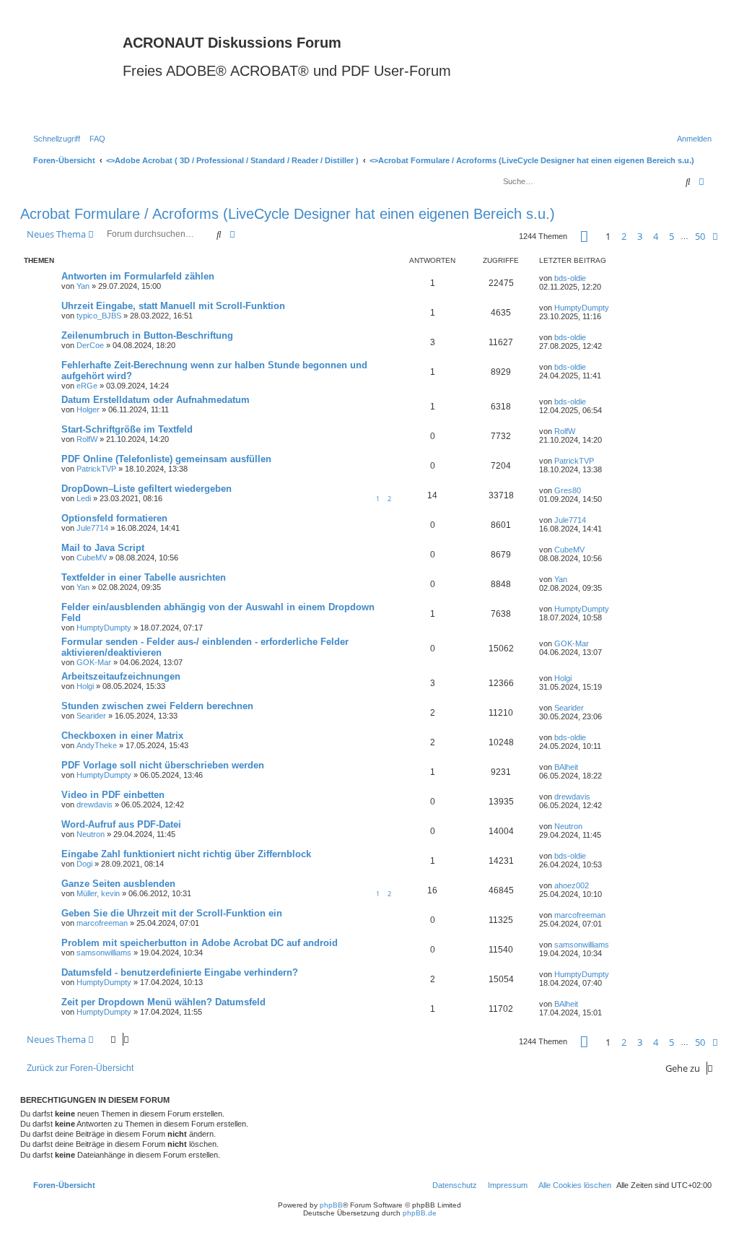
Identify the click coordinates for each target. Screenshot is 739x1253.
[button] (584, 236)
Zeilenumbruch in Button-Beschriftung (147, 335)
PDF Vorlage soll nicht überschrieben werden (162, 765)
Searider (91, 715)
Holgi (85, 686)
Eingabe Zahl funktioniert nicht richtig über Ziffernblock (186, 854)
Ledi (83, 498)
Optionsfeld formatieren (114, 518)
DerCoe (90, 345)
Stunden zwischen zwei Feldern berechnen (157, 706)
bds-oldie (570, 278)
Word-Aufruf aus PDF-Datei (121, 824)
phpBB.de (420, 1213)
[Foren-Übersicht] (73, 71)
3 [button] (639, 236)
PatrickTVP (96, 468)
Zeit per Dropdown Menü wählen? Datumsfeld (163, 1002)
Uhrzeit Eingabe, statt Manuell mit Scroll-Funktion (173, 305)
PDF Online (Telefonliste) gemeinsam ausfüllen (166, 459)
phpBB (331, 1205)
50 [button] (700, 236)
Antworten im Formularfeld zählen (137, 276)
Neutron (90, 834)
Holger (88, 409)
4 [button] (655, 236)
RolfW (86, 439)
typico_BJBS (98, 315)
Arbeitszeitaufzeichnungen (120, 676)
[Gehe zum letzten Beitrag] (591, 278)
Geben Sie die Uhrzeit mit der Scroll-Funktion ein (171, 913)
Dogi (84, 863)
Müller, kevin (98, 893)
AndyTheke (96, 745)
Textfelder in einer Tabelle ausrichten (143, 577)
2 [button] (623, 236)
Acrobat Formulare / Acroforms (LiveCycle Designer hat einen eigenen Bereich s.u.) (287, 214)
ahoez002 (571, 885)
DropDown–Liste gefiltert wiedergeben (146, 488)
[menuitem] (94, 138)
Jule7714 (92, 528)
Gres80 (567, 490)
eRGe (86, 385)
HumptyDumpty (581, 307)
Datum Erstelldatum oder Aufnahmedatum (155, 399)
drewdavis (94, 804)
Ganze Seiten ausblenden (118, 883)
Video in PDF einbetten (113, 794)
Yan (82, 286)
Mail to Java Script (102, 547)
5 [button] (671, 236)
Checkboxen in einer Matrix (122, 735)
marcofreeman (102, 923)
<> (232, 160)
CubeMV (91, 557)
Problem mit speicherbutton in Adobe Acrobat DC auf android (199, 942)
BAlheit (566, 767)
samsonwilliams (103, 952)
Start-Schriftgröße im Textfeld (127, 429)
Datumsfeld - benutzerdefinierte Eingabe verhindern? (179, 972)
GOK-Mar (93, 662)
